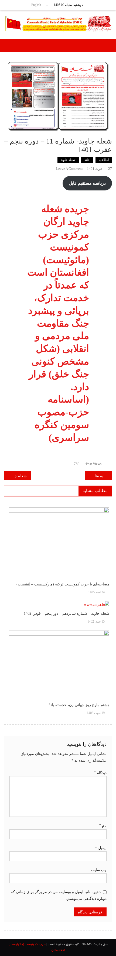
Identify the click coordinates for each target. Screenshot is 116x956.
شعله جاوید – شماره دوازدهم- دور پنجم (15, 476)
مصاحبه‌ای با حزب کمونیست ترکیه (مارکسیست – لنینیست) (62, 584)
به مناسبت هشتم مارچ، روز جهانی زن (94, 476)
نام (103, 826)
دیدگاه (100, 773)
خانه (87, 160)
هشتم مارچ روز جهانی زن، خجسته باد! (79, 705)
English (36, 5)
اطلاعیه (104, 160)
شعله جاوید (68, 160)
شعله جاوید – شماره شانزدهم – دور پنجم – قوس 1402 (66, 613)
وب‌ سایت (99, 870)
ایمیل (101, 848)
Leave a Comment (69, 169)
